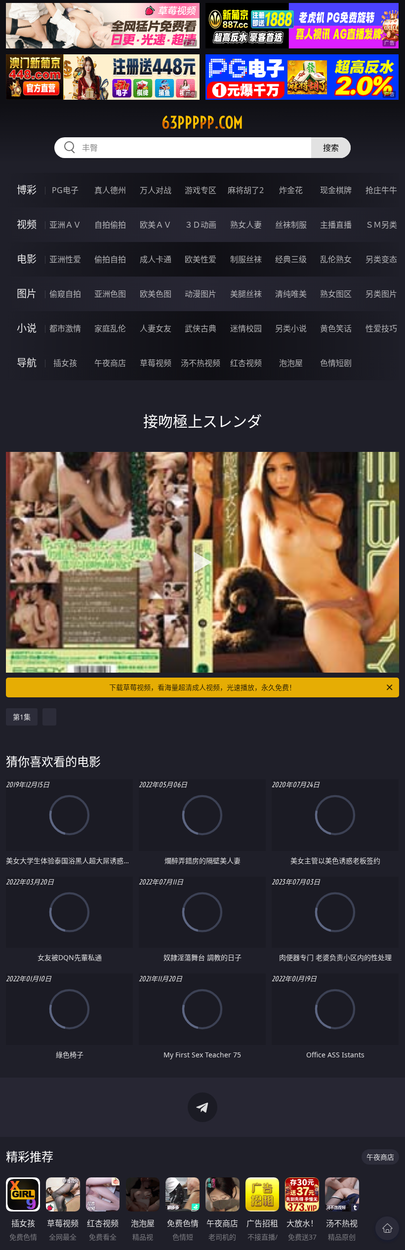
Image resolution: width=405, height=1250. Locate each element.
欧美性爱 (200, 259)
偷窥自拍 (65, 293)
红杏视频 (246, 363)
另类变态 (381, 259)
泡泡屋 (291, 363)
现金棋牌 (336, 190)
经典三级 (291, 259)
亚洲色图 (110, 293)
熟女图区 (336, 293)
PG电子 (65, 190)
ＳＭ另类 (381, 224)
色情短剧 (336, 363)
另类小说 (291, 328)
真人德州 (110, 190)
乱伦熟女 (336, 259)
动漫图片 (200, 293)
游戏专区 (200, 190)
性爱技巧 (381, 328)
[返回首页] (387, 1228)
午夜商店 (110, 363)
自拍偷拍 (110, 224)
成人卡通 (155, 259)
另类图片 (381, 293)
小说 (27, 328)
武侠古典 (200, 328)
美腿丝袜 (246, 293)
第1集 (22, 717)
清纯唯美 (291, 293)
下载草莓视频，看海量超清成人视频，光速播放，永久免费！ (202, 687)
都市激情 (65, 328)
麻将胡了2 (246, 190)
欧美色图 (155, 293)
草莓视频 (155, 363)
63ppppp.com (202, 122)
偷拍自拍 (110, 259)
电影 (27, 259)
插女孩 (65, 363)
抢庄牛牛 (381, 190)
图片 (27, 293)
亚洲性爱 (65, 259)
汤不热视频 (200, 363)
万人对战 (155, 190)
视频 (27, 224)
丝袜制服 (291, 224)
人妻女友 (155, 328)
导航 (27, 362)
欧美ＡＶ (155, 224)
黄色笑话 (336, 328)
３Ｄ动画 (200, 224)
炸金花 (291, 190)
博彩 (27, 190)
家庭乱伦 (110, 328)
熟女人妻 (246, 224)
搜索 (331, 147)
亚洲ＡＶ (65, 224)
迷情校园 (246, 328)
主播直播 (336, 224)
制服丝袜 (246, 259)
